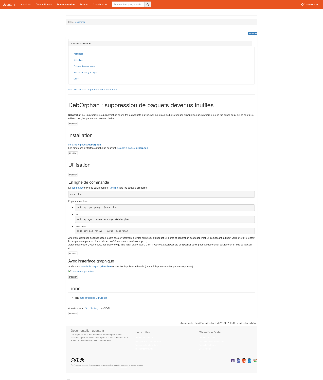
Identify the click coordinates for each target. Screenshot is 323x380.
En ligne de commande (84, 66)
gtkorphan (142, 148)
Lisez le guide (205, 348)
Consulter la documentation (211, 341)
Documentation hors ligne (146, 344)
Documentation (66, 4)
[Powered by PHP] (238, 360)
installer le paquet (126, 148)
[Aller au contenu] (68, 379)
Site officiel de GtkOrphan (93, 297)
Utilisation (78, 59)
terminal (114, 187)
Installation (78, 53)
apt (70, 89)
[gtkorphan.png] (161, 271)
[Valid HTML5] (244, 360)
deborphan (80, 21)
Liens (76, 78)
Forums (84, 4)
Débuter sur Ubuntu (144, 337)
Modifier (73, 123)
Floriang (94, 308)
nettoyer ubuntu (108, 89)
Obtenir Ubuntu (44, 4)
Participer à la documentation (148, 341)
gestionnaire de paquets (86, 89)
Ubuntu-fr (9, 4)
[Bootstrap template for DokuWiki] (233, 360)
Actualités (25, 4)
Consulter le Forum (207, 344)
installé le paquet (90, 266)
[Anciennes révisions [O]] (254, 41)
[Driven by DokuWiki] (255, 360)
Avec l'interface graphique (85, 72)
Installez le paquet (78, 144)
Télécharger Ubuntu (144, 348)
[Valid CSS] (249, 360)
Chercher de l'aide (207, 337)
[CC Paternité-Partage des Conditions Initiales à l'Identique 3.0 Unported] (77, 359)
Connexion (309, 4)
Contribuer (99, 4)
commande (78, 187)
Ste (86, 308)
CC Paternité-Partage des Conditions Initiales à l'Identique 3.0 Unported (99, 367)
